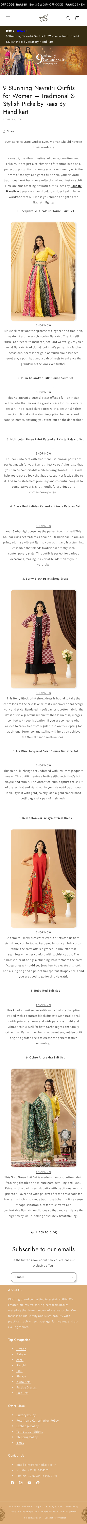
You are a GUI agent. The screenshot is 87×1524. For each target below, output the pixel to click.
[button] (8, 18)
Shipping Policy (27, 1437)
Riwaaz (21, 1376)
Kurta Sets (23, 1382)
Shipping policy (32, 1517)
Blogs (20, 1442)
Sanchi (21, 1365)
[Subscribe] (71, 1277)
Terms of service (67, 1511)
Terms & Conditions (29, 1431)
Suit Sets (22, 1393)
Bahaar (21, 1354)
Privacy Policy (26, 1415)
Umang (21, 1349)
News (21, 31)
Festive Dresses (26, 1387)
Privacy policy (48, 1511)
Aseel (19, 1360)
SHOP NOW (43, 325)
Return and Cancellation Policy (37, 1420)
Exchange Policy (27, 1426)
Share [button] (11, 131)
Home (10, 31)
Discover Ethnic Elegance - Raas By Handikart (41, 1506)
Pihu (19, 1371)
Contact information (56, 1517)
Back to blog (46, 1232)
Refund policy (29, 1511)
